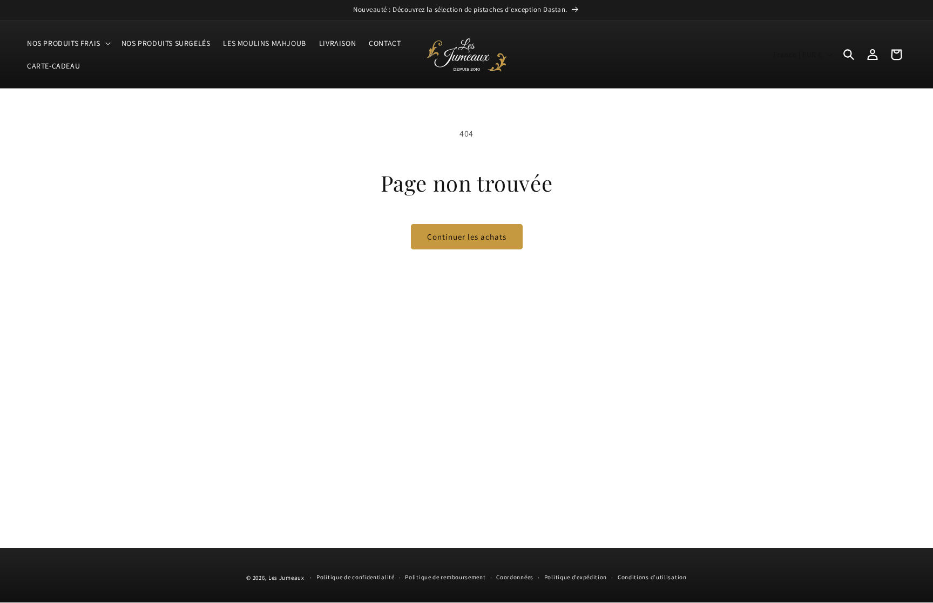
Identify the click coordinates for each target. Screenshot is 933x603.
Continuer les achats (466, 237)
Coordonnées (514, 577)
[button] (68, 43)
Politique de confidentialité (355, 577)
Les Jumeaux (286, 577)
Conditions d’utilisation (652, 577)
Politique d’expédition (575, 577)
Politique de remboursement (445, 577)
